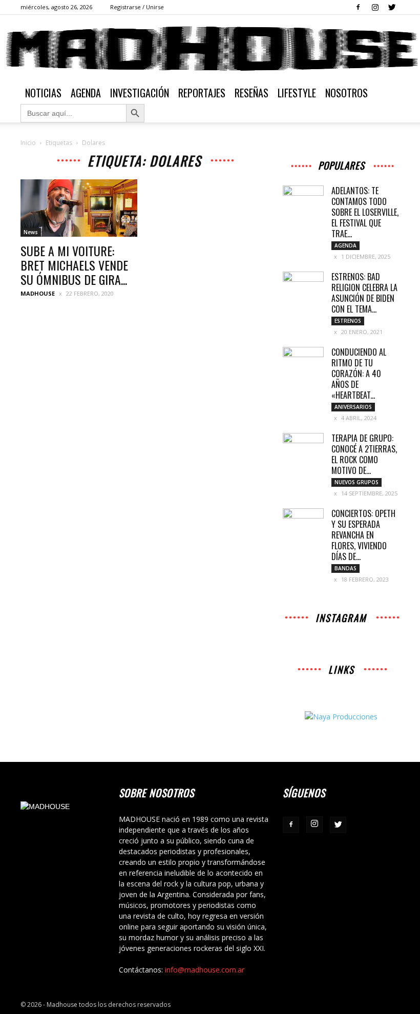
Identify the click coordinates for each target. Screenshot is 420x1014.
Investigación (139, 92)
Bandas (345, 568)
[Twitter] (392, 7)
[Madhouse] (210, 48)
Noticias (43, 92)
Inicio (28, 142)
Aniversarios (353, 406)
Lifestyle (297, 92)
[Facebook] (358, 7)
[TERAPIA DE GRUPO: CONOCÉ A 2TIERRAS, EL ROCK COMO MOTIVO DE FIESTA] (303, 447)
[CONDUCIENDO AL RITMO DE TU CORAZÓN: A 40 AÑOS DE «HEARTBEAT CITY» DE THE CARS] (303, 361)
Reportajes (201, 92)
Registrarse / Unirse (137, 7)
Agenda (86, 92)
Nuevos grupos (356, 482)
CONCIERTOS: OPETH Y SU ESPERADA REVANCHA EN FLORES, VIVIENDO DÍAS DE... (363, 535)
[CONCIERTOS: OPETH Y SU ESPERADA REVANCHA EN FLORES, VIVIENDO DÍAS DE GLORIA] (303, 522)
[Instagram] (375, 7)
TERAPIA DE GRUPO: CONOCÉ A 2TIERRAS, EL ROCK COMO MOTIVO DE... (364, 454)
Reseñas (251, 92)
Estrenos (347, 320)
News (31, 232)
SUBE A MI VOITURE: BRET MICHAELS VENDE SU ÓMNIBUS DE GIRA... (74, 264)
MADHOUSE (37, 293)
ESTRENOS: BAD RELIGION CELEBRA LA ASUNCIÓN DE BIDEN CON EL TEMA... (364, 293)
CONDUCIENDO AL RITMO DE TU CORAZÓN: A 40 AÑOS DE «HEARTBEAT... (358, 373)
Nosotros (346, 92)
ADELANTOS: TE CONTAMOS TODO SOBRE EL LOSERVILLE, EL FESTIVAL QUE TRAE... (364, 212)
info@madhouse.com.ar (204, 970)
